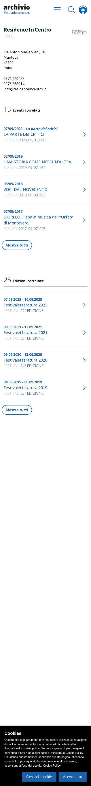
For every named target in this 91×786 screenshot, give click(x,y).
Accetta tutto (72, 777)
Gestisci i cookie (39, 777)
